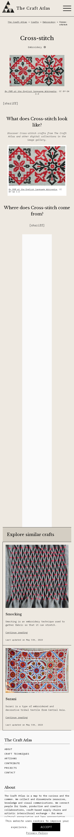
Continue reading (17, 632)
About (8, 749)
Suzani (11, 699)
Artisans (10, 758)
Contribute (12, 763)
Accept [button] (46, 827)
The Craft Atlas (33, 8)
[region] (37, 380)
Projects (10, 767)
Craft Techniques (16, 753)
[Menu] (67, 8)
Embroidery (49, 22)
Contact (9, 772)
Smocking (14, 614)
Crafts (35, 22)
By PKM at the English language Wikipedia (30, 91)
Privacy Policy (37, 833)
